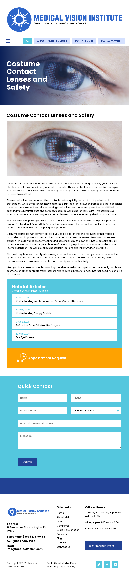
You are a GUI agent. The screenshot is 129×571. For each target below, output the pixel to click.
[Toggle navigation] (7, 41)
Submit (27, 462)
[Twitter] (99, 564)
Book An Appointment (101, 545)
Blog (59, 538)
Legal (62, 566)
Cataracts (63, 525)
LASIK (60, 521)
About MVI (63, 517)
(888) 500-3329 (24, 541)
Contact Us (63, 547)
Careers (61, 542)
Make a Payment (111, 41)
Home (60, 513)
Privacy (71, 566)
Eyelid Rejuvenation (68, 530)
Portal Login (84, 41)
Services (62, 534)
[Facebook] (107, 564)
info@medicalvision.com (25, 549)
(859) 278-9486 (34, 537)
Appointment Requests (52, 41)
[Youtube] (115, 564)
